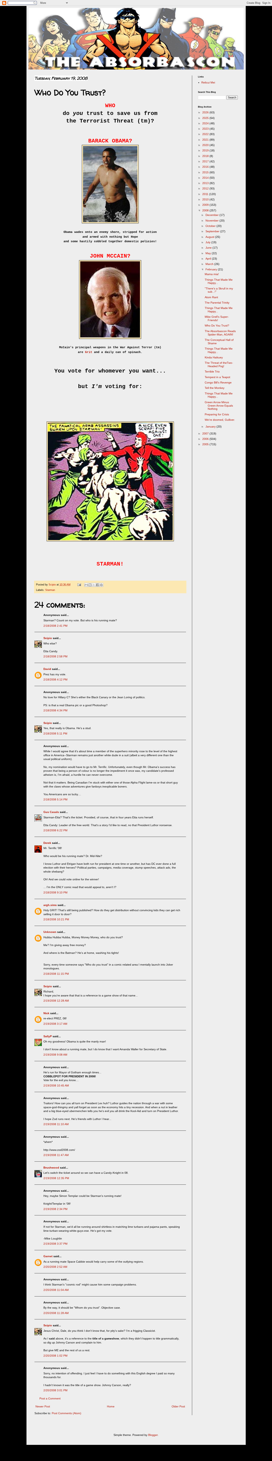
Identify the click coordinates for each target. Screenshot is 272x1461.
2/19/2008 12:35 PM (56, 1178)
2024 (205, 123)
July (208, 242)
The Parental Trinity (217, 302)
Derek (47, 842)
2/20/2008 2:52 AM (55, 1266)
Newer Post (42, 1406)
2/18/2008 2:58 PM (55, 656)
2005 (205, 444)
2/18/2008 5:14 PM (55, 799)
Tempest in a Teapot (217, 377)
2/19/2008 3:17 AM (55, 1023)
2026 (205, 112)
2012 (205, 188)
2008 (205, 210)
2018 (205, 156)
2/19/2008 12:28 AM (56, 1000)
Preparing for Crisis (217, 414)
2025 (205, 118)
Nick (46, 1013)
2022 (205, 134)
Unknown (49, 931)
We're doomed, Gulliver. (220, 419)
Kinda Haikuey (214, 357)
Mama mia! (212, 274)
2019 (205, 150)
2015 (205, 172)
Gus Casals (51, 812)
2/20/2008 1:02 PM (55, 1355)
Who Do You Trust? (217, 325)
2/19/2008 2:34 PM (55, 1209)
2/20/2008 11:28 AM (56, 1313)
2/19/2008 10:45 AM (56, 1085)
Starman (50, 590)
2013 (205, 183)
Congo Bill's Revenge (218, 382)
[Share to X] (94, 585)
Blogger (153, 1434)
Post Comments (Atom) (66, 1413)
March (209, 264)
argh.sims (50, 905)
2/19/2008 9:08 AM (55, 1054)
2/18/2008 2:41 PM (55, 625)
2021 (205, 139)
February (211, 269)
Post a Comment (50, 1398)
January (210, 426)
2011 (205, 194)
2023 (205, 128)
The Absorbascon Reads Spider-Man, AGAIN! (220, 332)
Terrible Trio (212, 371)
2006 (205, 438)
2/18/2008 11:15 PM (56, 973)
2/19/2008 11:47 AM (56, 1155)
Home (110, 1406)
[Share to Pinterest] (101, 585)
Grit (89, 352)
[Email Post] (79, 584)
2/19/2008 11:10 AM (56, 1124)
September (212, 231)
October (210, 225)
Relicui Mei (208, 82)
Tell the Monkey (214, 387)
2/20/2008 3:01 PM (55, 1390)
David (47, 669)
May (208, 253)
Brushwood (51, 1167)
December (212, 215)
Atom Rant (211, 297)
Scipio (47, 638)
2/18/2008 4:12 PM (55, 679)
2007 (205, 433)
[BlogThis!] (90, 585)
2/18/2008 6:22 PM (55, 830)
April (208, 258)
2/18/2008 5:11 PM (55, 733)
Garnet (48, 1256)
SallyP (47, 1036)
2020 (205, 145)
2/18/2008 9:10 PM (55, 892)
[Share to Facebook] (98, 585)
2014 (205, 177)
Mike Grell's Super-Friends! (217, 318)
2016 (205, 166)
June (208, 247)
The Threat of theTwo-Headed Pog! (219, 364)
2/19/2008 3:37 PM (55, 1243)
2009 (205, 204)
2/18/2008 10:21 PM (56, 919)
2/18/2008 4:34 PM (55, 710)
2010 (205, 199)
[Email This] (86, 585)
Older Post (178, 1406)
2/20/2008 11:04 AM (56, 1289)
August (210, 236)
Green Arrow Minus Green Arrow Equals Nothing (219, 406)
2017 (205, 161)
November (212, 220)
